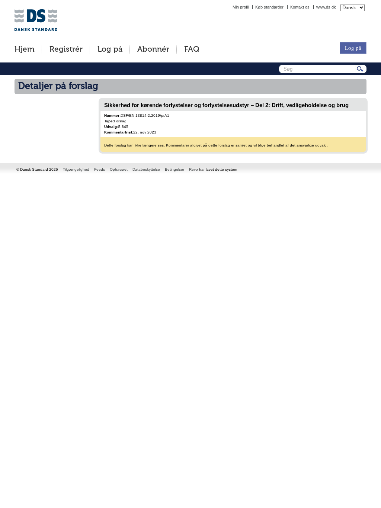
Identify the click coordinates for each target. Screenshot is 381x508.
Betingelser (174, 169)
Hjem (25, 50)
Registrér (66, 50)
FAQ (191, 50)
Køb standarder (269, 7)
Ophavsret (119, 169)
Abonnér (153, 50)
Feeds (99, 169)
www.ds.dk (326, 7)
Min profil (241, 7)
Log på (109, 50)
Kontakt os (300, 7)
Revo (193, 169)
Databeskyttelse (146, 169)
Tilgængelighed (76, 169)
